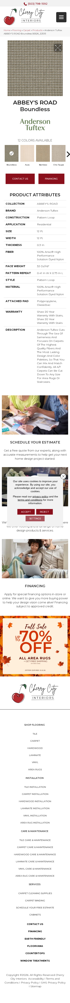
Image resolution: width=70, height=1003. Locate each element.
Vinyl (35, 762)
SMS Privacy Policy (53, 982)
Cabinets (35, 914)
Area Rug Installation (35, 822)
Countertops (35, 953)
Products (37, 30)
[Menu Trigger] (61, 17)
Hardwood (35, 748)
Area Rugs (35, 769)
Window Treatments (35, 960)
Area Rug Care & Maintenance (35, 875)
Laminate (35, 755)
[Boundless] (11, 153)
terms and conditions (30, 499)
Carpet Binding (35, 900)
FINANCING (51, 178)
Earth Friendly (35, 938)
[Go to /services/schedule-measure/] (35, 428)
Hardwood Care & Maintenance (35, 854)
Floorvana (35, 946)
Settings (35, 518)
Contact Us (20, 178)
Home (7, 30)
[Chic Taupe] (58, 153)
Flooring (16, 30)
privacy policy (40, 496)
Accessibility (36, 978)
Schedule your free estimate (35, 907)
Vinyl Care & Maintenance (35, 868)
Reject (44, 511)
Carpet (26, 30)
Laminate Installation (35, 808)
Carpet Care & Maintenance (35, 847)
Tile (35, 733)
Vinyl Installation (35, 815)
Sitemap (35, 986)
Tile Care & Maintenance (35, 840)
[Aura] (27, 153)
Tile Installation (35, 787)
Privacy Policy (30, 982)
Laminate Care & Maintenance (35, 861)
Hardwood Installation (35, 801)
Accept (26, 511)
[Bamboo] (43, 153)
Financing (35, 931)
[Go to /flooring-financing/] (35, 574)
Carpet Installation (35, 794)
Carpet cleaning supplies (35, 893)
